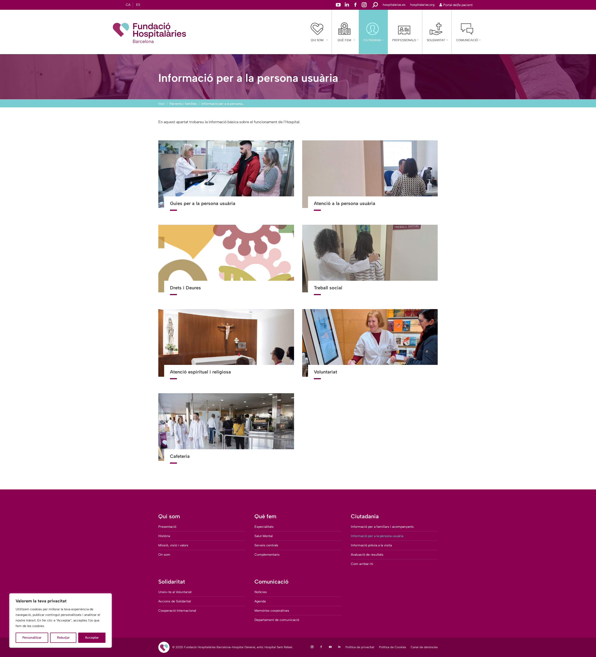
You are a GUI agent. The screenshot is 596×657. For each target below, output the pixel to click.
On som (164, 555)
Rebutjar (63, 638)
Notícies (260, 592)
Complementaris (267, 555)
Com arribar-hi (362, 564)
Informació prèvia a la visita (371, 545)
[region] (60, 620)
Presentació (167, 527)
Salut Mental (263, 536)
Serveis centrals (266, 545)
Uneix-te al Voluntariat (175, 592)
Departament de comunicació (276, 620)
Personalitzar (31, 638)
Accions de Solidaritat (174, 601)
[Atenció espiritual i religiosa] (226, 347)
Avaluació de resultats (367, 555)
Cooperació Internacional (177, 611)
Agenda (260, 601)
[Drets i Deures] (226, 263)
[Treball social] (370, 263)
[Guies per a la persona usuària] (226, 178)
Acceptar (92, 638)
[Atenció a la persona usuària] (370, 178)
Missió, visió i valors (173, 545)
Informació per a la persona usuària (377, 536)
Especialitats (264, 527)
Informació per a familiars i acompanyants (382, 527)
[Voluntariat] (370, 347)
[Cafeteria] (226, 431)
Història (164, 536)
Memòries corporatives (271, 611)
